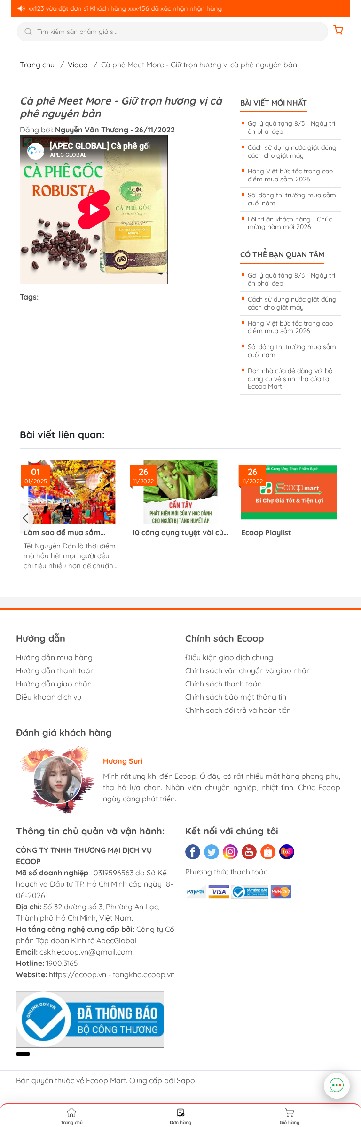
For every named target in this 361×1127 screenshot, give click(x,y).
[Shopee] (267, 851)
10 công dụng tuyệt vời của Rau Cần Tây (180, 532)
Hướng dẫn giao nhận (54, 683)
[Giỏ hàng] (338, 31)
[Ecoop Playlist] (289, 492)
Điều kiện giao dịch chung (229, 657)
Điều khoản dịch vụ (48, 697)
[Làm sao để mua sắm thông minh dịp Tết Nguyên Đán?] (72, 492)
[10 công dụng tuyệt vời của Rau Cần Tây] (180, 492)
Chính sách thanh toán (223, 683)
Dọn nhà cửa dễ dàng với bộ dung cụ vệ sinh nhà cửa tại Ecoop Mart (290, 379)
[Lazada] (286, 851)
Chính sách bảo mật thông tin (235, 697)
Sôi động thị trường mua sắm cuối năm (292, 199)
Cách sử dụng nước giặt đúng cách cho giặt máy (292, 151)
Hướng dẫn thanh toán (55, 670)
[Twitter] (211, 851)
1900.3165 (62, 963)
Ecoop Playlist (266, 532)
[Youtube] (249, 851)
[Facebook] (192, 851)
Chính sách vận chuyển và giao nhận (248, 670)
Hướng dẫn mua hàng (54, 657)
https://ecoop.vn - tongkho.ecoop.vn (112, 974)
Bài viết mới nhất (273, 102)
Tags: (29, 297)
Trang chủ (37, 64)
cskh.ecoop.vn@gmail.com (86, 951)
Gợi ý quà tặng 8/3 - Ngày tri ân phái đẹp (291, 127)
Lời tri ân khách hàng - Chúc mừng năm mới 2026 (290, 223)
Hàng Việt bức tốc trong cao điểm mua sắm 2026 (290, 175)
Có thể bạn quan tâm (282, 254)
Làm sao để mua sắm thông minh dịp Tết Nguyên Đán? (62, 532)
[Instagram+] (230, 851)
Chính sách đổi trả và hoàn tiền (238, 710)
